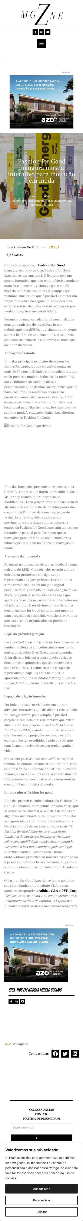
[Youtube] (47, 32)
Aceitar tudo (41, 1189)
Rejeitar (41, 1212)
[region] (41, 1182)
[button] (55, 1054)
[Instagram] (41, 32)
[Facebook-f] (35, 32)
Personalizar (41, 1200)
